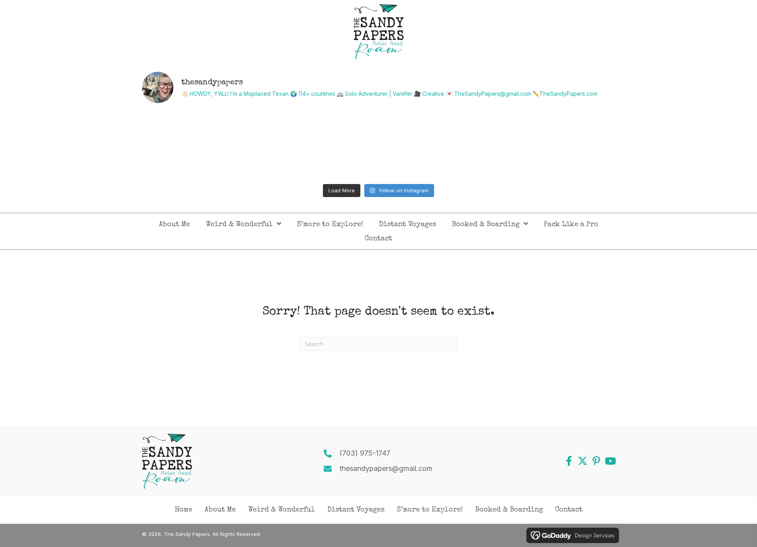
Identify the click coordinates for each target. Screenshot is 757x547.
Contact (569, 510)
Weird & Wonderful (281, 510)
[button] (569, 461)
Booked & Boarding (509, 510)
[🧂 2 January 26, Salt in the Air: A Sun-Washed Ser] (438, 145)
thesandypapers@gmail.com (386, 468)
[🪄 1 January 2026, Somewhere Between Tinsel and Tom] (557, 145)
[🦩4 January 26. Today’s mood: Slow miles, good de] (199, 145)
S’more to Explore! (430, 510)
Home (183, 510)
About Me (220, 510)
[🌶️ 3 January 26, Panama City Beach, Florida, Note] (319, 145)
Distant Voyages (355, 510)
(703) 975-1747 (364, 453)
